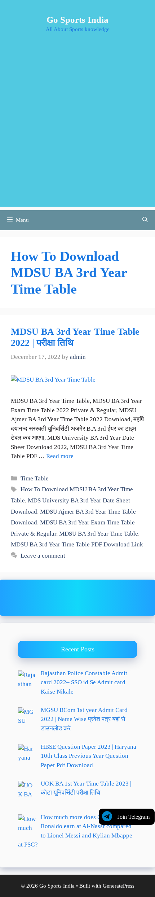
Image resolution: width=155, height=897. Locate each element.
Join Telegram (134, 817)
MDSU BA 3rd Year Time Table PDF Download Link (77, 544)
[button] (145, 220)
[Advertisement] (77, 129)
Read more (60, 456)
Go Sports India (77, 20)
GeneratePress (118, 886)
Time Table (35, 478)
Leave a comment (43, 555)
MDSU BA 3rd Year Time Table (98, 533)
